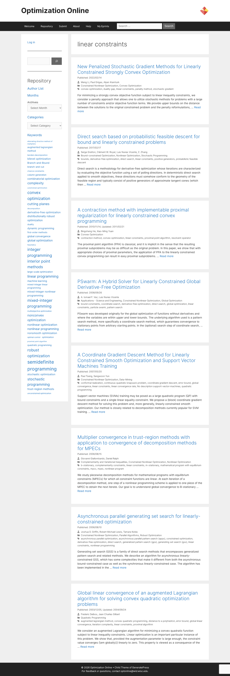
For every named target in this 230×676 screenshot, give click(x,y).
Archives (32, 102)
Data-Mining (125, 379)
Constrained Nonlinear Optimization (99, 85)
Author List (35, 88)
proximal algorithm (143, 624)
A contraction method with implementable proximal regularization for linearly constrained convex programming (133, 215)
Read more (94, 184)
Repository (47, 26)
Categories (35, 117)
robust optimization (38, 353)
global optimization (177, 304)
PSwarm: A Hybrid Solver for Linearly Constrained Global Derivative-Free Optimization (138, 284)
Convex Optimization (130, 85)
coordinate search (110, 304)
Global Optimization (171, 300)
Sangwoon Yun (101, 376)
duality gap (109, 89)
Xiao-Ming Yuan (105, 231)
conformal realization (92, 382)
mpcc (93, 468)
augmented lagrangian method (97, 621)
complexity (35, 183)
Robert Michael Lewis (111, 531)
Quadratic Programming (93, 617)
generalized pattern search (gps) (140, 542)
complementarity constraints (110, 465)
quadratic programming (39, 345)
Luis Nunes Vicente (127, 152)
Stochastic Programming (154, 155)
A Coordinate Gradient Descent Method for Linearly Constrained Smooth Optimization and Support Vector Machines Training (136, 360)
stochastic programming (38, 382)
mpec (101, 468)
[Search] (56, 61)
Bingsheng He (88, 231)
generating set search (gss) (172, 542)
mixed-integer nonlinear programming (41, 293)
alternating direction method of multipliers (39, 142)
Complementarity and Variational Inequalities (104, 462)
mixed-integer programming (39, 303)
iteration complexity (102, 624)
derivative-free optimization (104, 159)
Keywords (34, 135)
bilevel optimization (39, 158)
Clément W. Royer (106, 152)
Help (88, 26)
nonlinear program (114, 468)
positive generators (164, 159)
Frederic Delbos (89, 614)
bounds (85, 159)
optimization (48, 337)
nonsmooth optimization (42, 333)
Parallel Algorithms (129, 535)
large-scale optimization (40, 271)
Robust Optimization (151, 535)
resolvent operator (181, 238)
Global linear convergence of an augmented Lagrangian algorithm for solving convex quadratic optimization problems (137, 598)
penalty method (143, 89)
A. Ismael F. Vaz (89, 297)
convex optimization (91, 89)
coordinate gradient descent (162, 382)
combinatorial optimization (43, 178)
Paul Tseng (86, 376)
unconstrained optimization (39, 393)
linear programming (42, 276)
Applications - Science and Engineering (101, 300)
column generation (36, 174)
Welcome (29, 26)
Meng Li (85, 82)
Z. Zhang (142, 152)
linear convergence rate (123, 386)
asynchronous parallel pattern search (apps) (142, 538)
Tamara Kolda (130, 531)
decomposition (33, 208)
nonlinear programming (102, 545)
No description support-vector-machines (158, 386)
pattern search (115, 307)
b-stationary (87, 465)
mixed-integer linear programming (37, 286)
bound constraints (90, 304)
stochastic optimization (41, 374)
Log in (31, 42)
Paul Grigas (96, 82)
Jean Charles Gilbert (109, 614)
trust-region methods (40, 389)
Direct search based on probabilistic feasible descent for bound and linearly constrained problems (138, 139)
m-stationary (152, 465)
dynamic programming (40, 228)
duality (30, 224)
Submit (63, 26)
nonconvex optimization (36, 317)
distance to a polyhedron (162, 621)
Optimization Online (55, 10)
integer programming (39, 252)
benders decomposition (37, 155)
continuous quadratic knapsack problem (125, 382)
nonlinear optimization (42, 324)
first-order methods (37, 232)
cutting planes (38, 204)
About (76, 26)
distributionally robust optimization (41, 218)
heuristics (31, 245)
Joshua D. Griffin (89, 531)
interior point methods (38, 264)
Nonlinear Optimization (128, 155)
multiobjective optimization (39, 311)
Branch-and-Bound (38, 162)
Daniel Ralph (112, 458)
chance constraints (35, 171)
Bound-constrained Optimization (98, 155)
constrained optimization (179, 538)
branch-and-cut (35, 166)
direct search (127, 159)
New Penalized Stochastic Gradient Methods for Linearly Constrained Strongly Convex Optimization (139, 69)
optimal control (33, 337)
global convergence (38, 236)
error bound (184, 382)
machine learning (37, 280)
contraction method (91, 238)
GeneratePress (140, 667)
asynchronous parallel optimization (99, 538)
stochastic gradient (163, 89)
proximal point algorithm (157, 238)
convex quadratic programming (130, 621)
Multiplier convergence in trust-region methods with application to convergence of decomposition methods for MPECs (137, 442)
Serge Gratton (88, 152)
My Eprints (103, 26)
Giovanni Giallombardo (93, 458)
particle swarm (98, 307)
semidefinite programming (42, 365)
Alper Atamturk (111, 82)
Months (32, 95)
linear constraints (125, 89)
